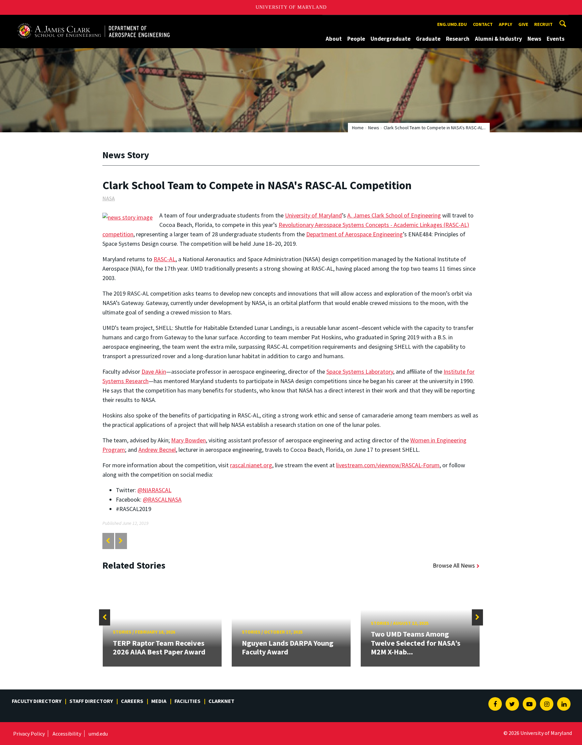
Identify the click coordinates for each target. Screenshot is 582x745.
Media (158, 701)
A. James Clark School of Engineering (394, 215)
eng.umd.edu (452, 24)
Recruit (543, 24)
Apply (505, 24)
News (534, 38)
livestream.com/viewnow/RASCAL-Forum (388, 465)
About (334, 38)
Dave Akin (153, 371)
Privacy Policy (29, 733)
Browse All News (454, 565)
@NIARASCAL (154, 490)
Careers (132, 701)
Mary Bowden (188, 440)
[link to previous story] (108, 541)
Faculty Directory (36, 701)
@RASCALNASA (162, 499)
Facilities (187, 701)
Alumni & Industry (498, 38)
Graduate (428, 38)
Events (555, 38)
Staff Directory (91, 701)
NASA (108, 198)
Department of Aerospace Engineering (354, 234)
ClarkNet (221, 701)
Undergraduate (390, 38)
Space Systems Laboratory (359, 371)
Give (523, 24)
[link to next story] (121, 541)
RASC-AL (164, 259)
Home (358, 128)
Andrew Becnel (157, 449)
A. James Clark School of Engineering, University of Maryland (93, 21)
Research (458, 38)
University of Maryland (291, 7)
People (356, 38)
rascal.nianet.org (251, 465)
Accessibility (67, 733)
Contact (483, 24)
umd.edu (98, 733)
